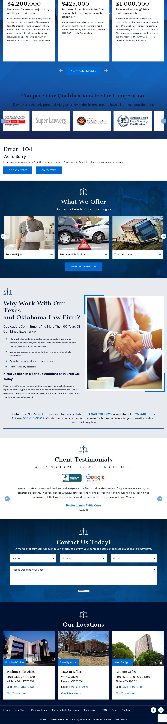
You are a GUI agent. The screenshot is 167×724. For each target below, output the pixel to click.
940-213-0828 (101, 414)
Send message (83, 608)
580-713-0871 (32, 418)
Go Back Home (18, 170)
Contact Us (48, 170)
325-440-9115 (143, 414)
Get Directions (16, 711)
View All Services (83, 266)
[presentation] (61, 70)
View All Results (83, 70)
